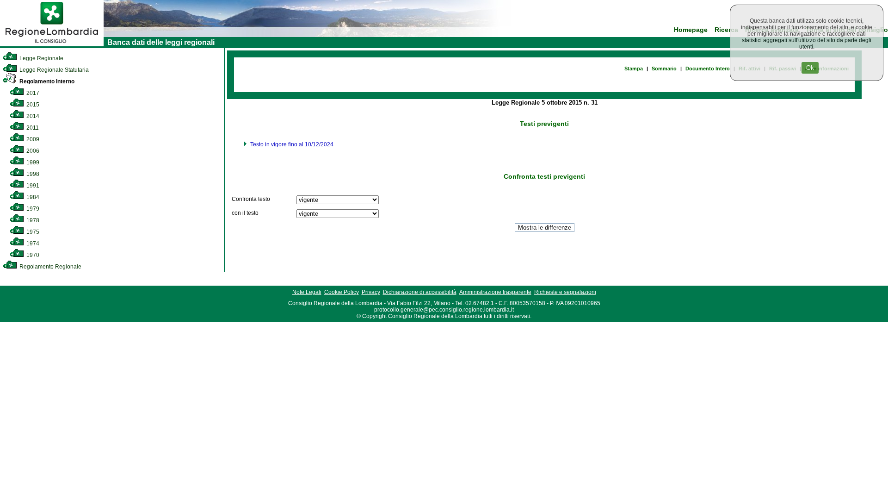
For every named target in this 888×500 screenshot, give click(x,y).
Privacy (371, 292)
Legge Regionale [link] (40, 58)
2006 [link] (32, 151)
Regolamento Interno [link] (46, 81)
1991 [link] (32, 185)
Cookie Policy (341, 292)
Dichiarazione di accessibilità (419, 292)
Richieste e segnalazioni (565, 292)
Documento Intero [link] (707, 68)
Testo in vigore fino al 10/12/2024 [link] (291, 144)
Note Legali (306, 292)
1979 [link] (32, 209)
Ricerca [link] (726, 29)
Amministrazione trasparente (495, 292)
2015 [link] (32, 104)
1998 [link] (32, 174)
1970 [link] (32, 255)
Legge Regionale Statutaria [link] (53, 70)
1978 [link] (32, 220)
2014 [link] (32, 116)
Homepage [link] (691, 29)
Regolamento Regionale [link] (49, 266)
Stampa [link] (633, 68)
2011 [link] (32, 128)
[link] (52, 44)
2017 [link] (32, 93)
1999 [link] (32, 162)
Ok (810, 67)
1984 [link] (32, 197)
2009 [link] (32, 139)
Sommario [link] (664, 68)
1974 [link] (32, 243)
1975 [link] (32, 232)
